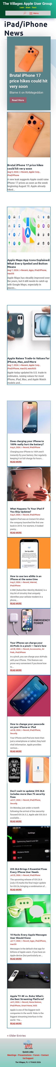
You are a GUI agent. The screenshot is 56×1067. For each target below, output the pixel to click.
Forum (36, 1055)
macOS (10, 273)
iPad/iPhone (13, 175)
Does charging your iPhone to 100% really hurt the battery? (27, 442)
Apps (31, 270)
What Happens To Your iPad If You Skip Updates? (27, 510)
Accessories (35, 649)
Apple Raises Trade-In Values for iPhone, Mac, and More (28, 359)
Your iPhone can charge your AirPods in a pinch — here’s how (28, 644)
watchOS (32, 368)
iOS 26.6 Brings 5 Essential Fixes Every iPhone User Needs (28, 870)
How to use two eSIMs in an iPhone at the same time (25, 577)
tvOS (35, 1005)
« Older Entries (16, 1035)
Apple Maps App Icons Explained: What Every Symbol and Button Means (28, 263)
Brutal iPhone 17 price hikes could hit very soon (28, 81)
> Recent (24, 172)
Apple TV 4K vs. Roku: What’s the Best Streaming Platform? (27, 997)
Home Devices (35, 1002)
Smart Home (26, 1005)
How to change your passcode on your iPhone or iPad (27, 725)
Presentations (25, 1055)
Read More (18, 100)
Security (13, 733)
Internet (33, 582)
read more (16, 462)
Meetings (11, 1055)
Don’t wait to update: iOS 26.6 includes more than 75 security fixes (27, 793)
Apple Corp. (34, 172)
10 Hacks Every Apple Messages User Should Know (28, 936)
